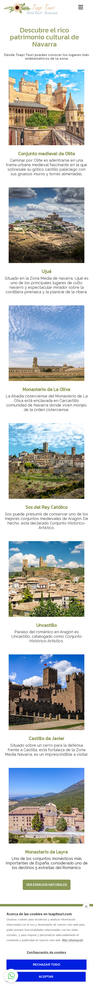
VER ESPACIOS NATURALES (46, 885)
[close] (86, 906)
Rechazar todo (46, 964)
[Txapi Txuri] (30, 14)
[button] (11, 976)
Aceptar (46, 976)
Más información (72, 940)
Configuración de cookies (46, 952)
